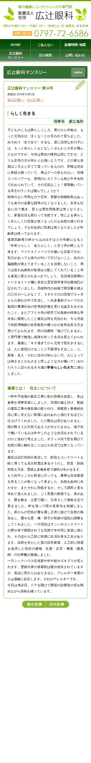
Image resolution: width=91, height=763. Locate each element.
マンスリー (15, 55)
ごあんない (45, 45)
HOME (15, 45)
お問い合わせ (75, 55)
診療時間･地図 (75, 45)
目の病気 (45, 55)
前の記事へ (15, 100)
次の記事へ (35, 100)
